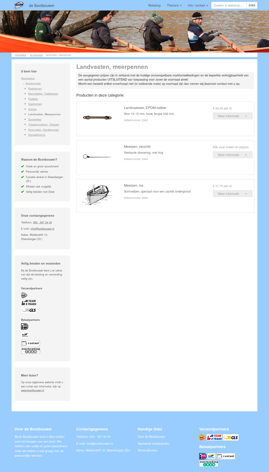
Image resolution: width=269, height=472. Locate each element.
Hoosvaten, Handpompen (43, 130)
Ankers (32, 109)
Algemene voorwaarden (153, 443)
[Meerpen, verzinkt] (97, 156)
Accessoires (33, 83)
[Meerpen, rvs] (97, 195)
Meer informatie (228, 116)
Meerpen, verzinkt (137, 146)
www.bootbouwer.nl (32, 390)
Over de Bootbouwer (151, 436)
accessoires (36, 54)
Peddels (33, 99)
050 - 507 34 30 (42, 222)
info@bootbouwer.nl (42, 229)
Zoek (252, 5)
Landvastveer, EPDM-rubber (145, 107)
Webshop (154, 5)
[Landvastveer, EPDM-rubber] (97, 118)
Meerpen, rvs (133, 185)
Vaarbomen (35, 104)
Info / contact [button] (197, 5)
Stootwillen (34, 119)
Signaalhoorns (36, 135)
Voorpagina (20, 54)
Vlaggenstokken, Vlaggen (43, 124)
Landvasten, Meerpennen (44, 114)
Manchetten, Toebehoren (43, 94)
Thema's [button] (173, 5)
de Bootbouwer (41, 5)
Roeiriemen (35, 88)
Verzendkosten (147, 450)
